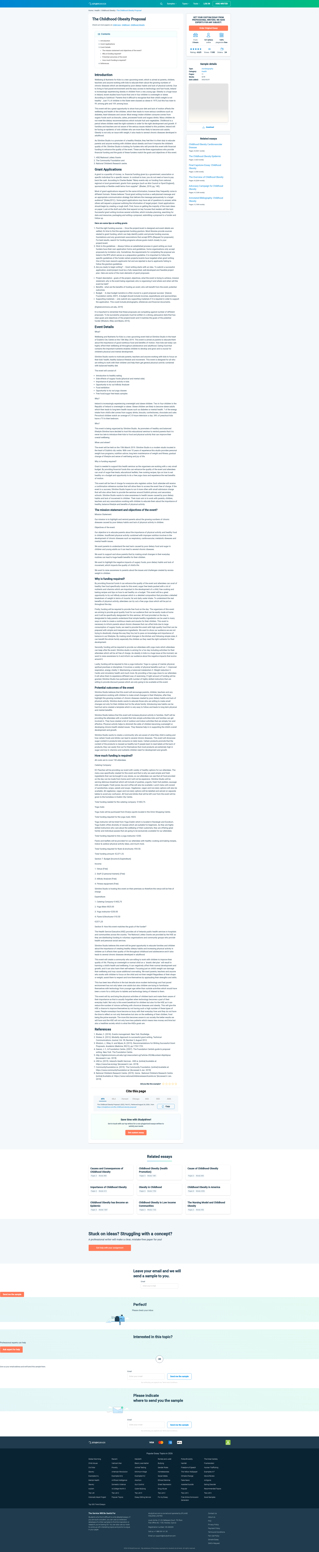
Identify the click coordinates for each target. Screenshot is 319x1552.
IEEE (158, 1099)
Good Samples (209, 1497)
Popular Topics (117, 1497)
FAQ (209, 1521)
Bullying (161, 1463)
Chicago (135, 1099)
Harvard (125, 1099)
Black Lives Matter (142, 1463)
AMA (169, 1099)
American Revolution (120, 1472)
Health (97, 10)
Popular (184, 1489)
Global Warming (94, 1459)
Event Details (105, 47)
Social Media (163, 1476)
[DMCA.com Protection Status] (228, 1442)
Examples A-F (209, 1472)
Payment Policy (214, 1528)
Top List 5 (184, 1493)
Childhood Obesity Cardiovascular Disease (205, 146)
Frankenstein (209, 1463)
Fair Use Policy (213, 1536)
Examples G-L (93, 1476)
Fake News (185, 1480)
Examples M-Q (117, 1476)
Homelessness (163, 1472)
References (104, 63)
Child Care (117, 25)
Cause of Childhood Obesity (203, 1168)
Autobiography (207, 69)
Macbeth (138, 1459)
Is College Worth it (119, 1489)
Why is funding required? (111, 54)
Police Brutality (187, 1459)
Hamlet (184, 1463)
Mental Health (93, 1480)
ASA (147, 1099)
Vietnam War (117, 1463)
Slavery (91, 1472)
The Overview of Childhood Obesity (206, 177)
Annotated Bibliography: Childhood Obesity (206, 199)
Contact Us (212, 1513)
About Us (211, 1517)
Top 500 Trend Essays (96, 1504)
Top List (91, 1493)
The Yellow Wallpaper (189, 1472)
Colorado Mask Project (97, 1497)
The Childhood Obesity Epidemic (205, 156)
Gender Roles (163, 1467)
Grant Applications (107, 44)
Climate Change (187, 1476)
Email (143, 1281)
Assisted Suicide (187, 1484)
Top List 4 (161, 1493)
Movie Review (209, 1476)
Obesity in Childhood (150, 1187)
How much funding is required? (114, 60)
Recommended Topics (212, 1489)
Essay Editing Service (143, 1497)
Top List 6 (207, 1493)
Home (90, 10)
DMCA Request (214, 1543)
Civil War (91, 1467)
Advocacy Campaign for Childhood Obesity (206, 187)
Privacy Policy (213, 1525)
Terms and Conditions (216, 1532)
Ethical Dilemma (164, 1480)
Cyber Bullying (140, 1489)
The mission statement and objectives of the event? (122, 50)
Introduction (105, 41)
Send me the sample (12, 1294)
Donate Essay (213, 1540)
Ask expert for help (11, 1349)
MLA (114, 1099)
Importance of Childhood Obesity (108, 1187)
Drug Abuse (162, 1489)
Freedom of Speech (188, 1467)
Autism (91, 1489)
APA (103, 1099)
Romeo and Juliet (164, 1459)
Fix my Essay (163, 1497)
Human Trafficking (211, 1467)
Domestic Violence (119, 1484)
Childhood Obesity (108, 10)
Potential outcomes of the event (114, 57)
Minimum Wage (141, 1472)
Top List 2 (115, 1493)
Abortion (138, 1480)
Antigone (207, 1480)
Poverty (115, 1467)
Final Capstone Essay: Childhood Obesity (205, 167)
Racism (114, 1459)
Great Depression (164, 1484)
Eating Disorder (210, 1484)
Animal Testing (140, 1467)
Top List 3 (138, 1493)
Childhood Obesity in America (204, 1187)
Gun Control (139, 1484)
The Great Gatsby (211, 1459)
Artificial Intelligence (119, 1480)
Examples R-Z (140, 1476)
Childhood (126, 25)
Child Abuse (93, 1463)
